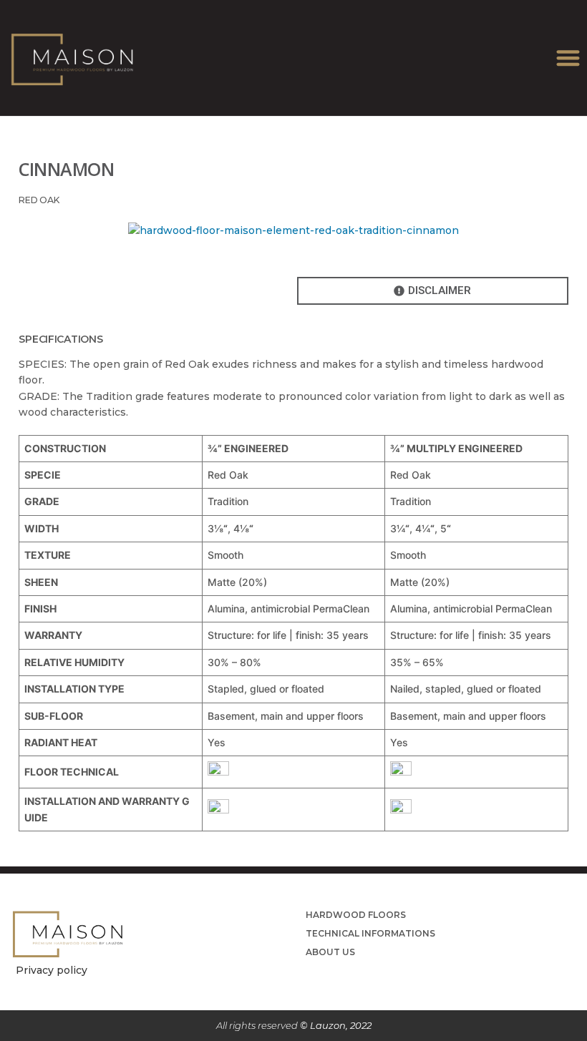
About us (330, 952)
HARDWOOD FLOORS (356, 914)
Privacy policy (51, 970)
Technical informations (370, 933)
